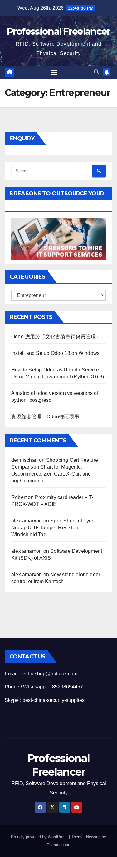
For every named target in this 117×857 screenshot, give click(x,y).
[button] (96, 72)
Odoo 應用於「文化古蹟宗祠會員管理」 (56, 336)
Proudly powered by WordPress (40, 836)
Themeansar (58, 845)
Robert (19, 497)
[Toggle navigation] (54, 72)
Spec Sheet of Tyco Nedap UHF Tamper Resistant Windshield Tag (53, 527)
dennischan (24, 460)
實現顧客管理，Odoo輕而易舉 (45, 416)
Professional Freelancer (58, 31)
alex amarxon (26, 520)
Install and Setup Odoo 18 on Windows (55, 353)
